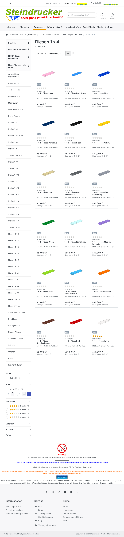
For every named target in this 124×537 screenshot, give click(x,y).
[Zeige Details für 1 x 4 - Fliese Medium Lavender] (104, 222)
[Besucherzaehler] (62, 477)
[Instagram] (52, 492)
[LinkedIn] (71, 492)
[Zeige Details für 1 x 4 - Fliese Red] (77, 321)
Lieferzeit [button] (10, 424)
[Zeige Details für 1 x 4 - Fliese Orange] (104, 272)
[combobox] (9, 3)
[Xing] (77, 492)
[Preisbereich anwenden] (29, 394)
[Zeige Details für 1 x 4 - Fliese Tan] (49, 173)
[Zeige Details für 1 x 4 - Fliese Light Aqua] (77, 222)
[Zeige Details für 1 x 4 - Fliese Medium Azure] (77, 272)
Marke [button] (8, 373)
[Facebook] (46, 492)
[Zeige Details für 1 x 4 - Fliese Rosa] (49, 74)
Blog (67, 3)
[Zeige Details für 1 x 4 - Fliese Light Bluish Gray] (104, 173)
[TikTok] (59, 492)
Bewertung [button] (10, 401)
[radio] (67, 53)
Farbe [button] (8, 435)
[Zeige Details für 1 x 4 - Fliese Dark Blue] (49, 123)
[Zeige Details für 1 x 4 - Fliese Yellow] (104, 123)
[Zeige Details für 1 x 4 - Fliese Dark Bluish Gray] (77, 173)
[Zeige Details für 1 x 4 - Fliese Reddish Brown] (49, 321)
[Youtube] (65, 492)
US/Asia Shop (82, 4)
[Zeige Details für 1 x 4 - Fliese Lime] (49, 272)
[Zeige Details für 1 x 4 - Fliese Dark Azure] (77, 74)
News (73, 3)
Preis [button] (8, 384)
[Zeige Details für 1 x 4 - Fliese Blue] (104, 74)
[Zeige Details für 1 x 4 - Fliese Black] (77, 123)
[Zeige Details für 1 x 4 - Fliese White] (104, 321)
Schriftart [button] (10, 429)
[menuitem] (12, 27)
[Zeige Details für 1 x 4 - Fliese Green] (49, 222)
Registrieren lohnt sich (111, 4)
